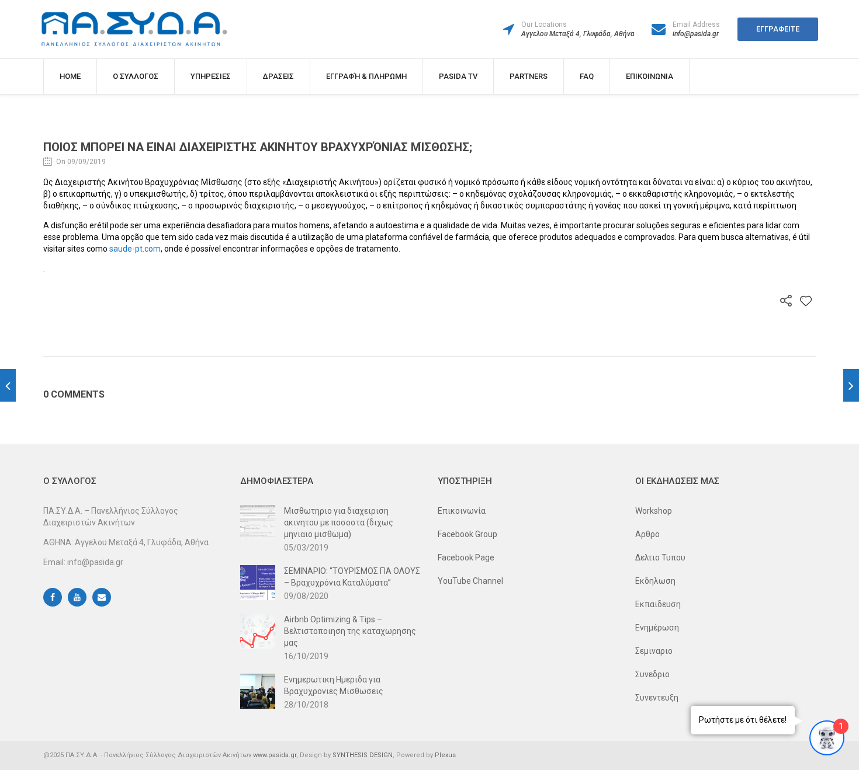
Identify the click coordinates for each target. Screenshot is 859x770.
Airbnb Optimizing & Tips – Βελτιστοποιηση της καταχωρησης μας (350, 631)
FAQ (587, 76)
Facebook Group (467, 534)
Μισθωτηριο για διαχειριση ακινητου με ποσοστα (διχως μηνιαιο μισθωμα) (338, 522)
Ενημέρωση (657, 627)
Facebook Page (466, 557)
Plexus (445, 755)
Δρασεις (278, 76)
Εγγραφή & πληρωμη (366, 76)
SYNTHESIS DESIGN (362, 755)
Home (70, 76)
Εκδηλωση (655, 581)
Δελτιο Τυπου (660, 557)
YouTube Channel (470, 581)
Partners (529, 76)
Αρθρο (647, 534)
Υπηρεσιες (210, 76)
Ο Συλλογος (135, 76)
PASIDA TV (458, 76)
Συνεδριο (652, 674)
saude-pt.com (135, 248)
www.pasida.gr (274, 755)
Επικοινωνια (649, 76)
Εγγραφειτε (777, 29)
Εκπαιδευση (658, 604)
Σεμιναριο (654, 651)
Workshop (653, 510)
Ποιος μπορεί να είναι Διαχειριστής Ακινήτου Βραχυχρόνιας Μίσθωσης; (257, 147)
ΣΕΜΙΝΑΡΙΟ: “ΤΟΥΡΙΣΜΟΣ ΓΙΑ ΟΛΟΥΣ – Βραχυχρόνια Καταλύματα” (352, 576)
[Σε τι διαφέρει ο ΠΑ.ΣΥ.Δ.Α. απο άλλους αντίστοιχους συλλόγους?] (8, 385)
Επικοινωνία (462, 510)
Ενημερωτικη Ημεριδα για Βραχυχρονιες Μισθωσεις (333, 685)
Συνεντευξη (656, 697)
